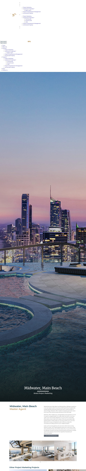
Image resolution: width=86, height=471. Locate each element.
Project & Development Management (32, 11)
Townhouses (28, 19)
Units (26, 22)
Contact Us (4, 70)
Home (22, 2)
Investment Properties (28, 8)
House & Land (28, 20)
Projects (23, 14)
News (22, 26)
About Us (23, 4)
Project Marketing (27, 7)
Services (23, 5)
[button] (10, 451)
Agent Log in (28, 10)
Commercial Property (28, 13)
